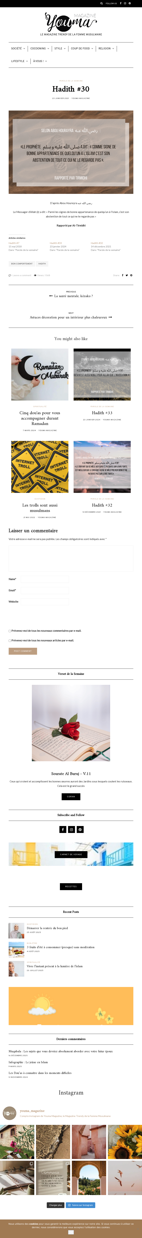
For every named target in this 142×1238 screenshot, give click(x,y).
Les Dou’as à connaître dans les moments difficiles (40, 1073)
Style (58, 48)
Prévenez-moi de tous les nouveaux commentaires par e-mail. (46, 630)
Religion (105, 48)
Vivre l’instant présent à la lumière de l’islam (55, 966)
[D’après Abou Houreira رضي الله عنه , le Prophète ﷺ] (53, 1142)
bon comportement (22, 263)
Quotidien (39, 499)
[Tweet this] (127, 275)
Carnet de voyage (71, 854)
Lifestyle (17, 61)
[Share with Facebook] (122, 275)
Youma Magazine (81, 98)
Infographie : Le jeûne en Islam (28, 1062)
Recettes (71, 886)
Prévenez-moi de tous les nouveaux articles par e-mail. (42, 640)
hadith (42, 263)
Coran (71, 796)
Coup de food (80, 48)
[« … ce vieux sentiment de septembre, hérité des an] (17, 1178)
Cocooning (38, 48)
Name (12, 579)
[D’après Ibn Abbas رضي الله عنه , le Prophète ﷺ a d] (17, 1142)
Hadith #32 (97, 243)
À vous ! (38, 61)
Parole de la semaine (71, 81)
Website (13, 601)
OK (71, 1232)
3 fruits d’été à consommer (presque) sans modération (60, 947)
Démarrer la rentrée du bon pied (47, 928)
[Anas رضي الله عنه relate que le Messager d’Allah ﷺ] (89, 1142)
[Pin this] (131, 275)
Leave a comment (21, 275)
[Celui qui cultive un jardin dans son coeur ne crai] (89, 1178)
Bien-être (32, 943)
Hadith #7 (14, 243)
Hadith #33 (56, 243)
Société (16, 48)
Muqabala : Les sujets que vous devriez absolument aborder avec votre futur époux (61, 1051)
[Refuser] (137, 1229)
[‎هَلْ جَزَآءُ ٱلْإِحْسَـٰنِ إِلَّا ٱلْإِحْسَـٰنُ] (53, 1178)
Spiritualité (40, 407)
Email (12, 590)
